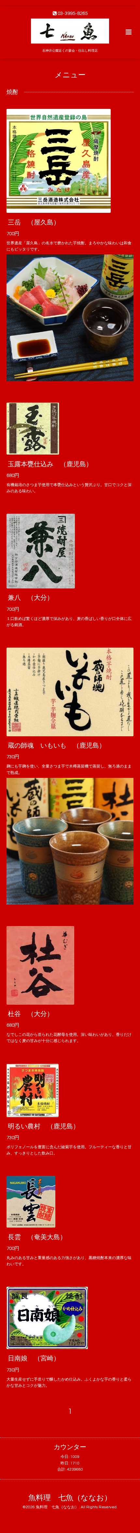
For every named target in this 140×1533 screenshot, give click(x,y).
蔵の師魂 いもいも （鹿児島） (56, 745)
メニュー (70, 75)
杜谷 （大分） (30, 1014)
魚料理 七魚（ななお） (70, 1498)
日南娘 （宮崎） (34, 1358)
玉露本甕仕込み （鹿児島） (50, 464)
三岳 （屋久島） (34, 222)
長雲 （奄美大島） (37, 1237)
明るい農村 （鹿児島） (43, 1126)
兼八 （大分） (30, 598)
